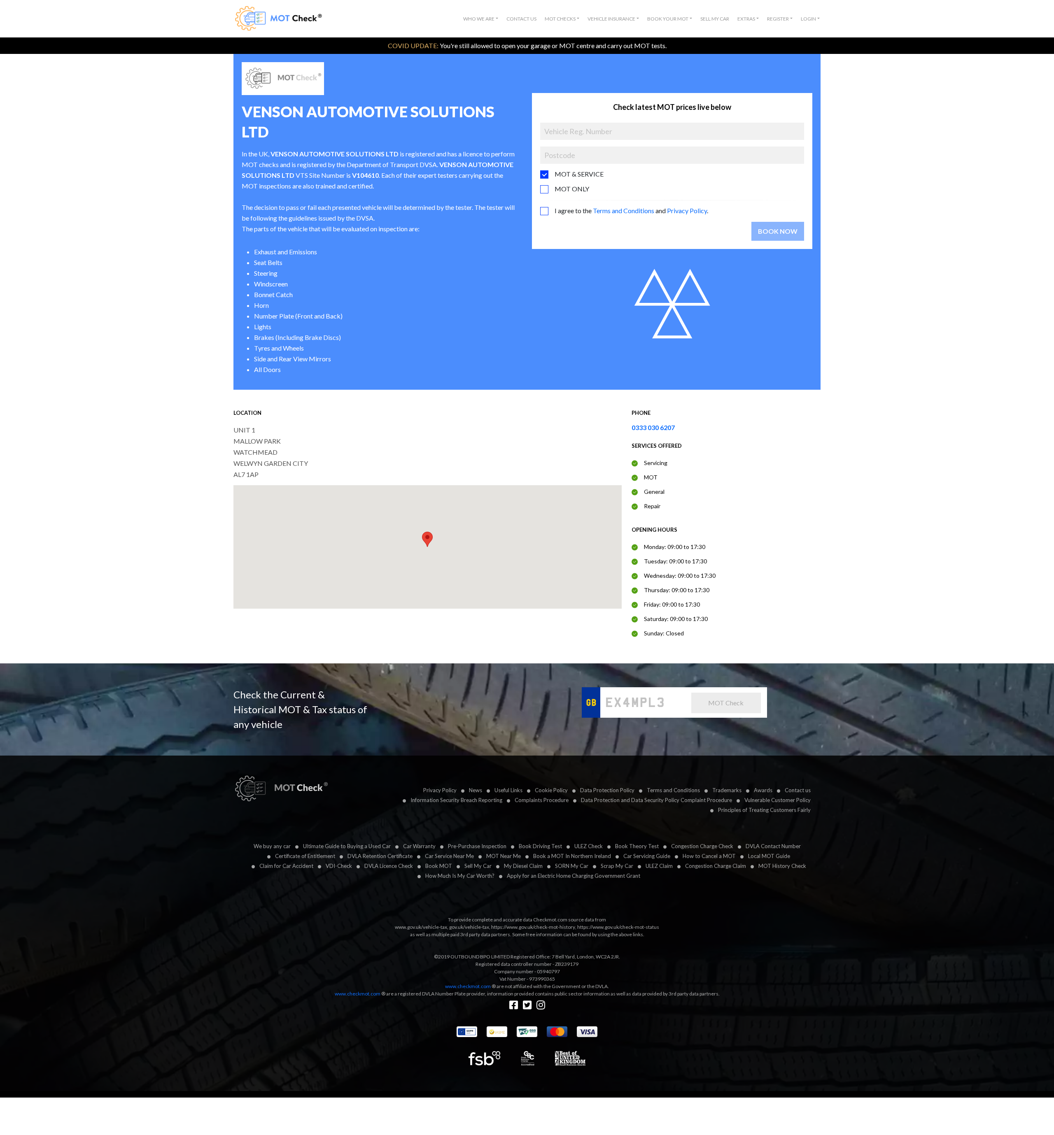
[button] (480, 19)
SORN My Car (571, 866)
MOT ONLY (572, 189)
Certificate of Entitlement (305, 856)
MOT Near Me (503, 856)
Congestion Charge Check (702, 846)
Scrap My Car (617, 866)
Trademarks (727, 790)
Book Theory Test (637, 846)
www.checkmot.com (468, 986)
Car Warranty (419, 846)
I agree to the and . (631, 210)
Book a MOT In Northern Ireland (572, 856)
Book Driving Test (540, 846)
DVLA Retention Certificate (380, 856)
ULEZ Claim (659, 866)
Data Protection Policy (607, 790)
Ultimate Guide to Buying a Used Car (347, 846)
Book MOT (438, 866)
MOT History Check (782, 866)
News (475, 790)
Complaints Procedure (542, 800)
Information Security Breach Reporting (456, 800)
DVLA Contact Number (773, 846)
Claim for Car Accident (286, 866)
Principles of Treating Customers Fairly (764, 810)
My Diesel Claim (523, 866)
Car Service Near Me (449, 856)
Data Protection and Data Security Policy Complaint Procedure (656, 800)
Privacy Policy (687, 210)
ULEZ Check (588, 846)
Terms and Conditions (623, 210)
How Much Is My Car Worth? (459, 875)
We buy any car (272, 846)
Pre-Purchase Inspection (477, 846)
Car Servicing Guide (646, 856)
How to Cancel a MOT (709, 856)
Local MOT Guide (769, 856)
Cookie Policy (551, 790)
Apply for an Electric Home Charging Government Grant (573, 875)
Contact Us (521, 19)
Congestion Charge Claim (715, 866)
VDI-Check (339, 866)
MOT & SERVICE (579, 174)
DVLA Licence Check (388, 866)
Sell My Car (714, 19)
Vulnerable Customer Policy (777, 800)
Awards (763, 790)
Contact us (798, 790)
